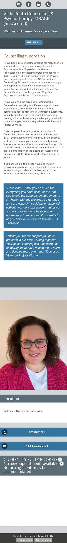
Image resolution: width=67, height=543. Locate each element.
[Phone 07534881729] (48, 4)
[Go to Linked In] (38, 4)
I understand (25, 540)
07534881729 (37, 432)
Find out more (43, 540)
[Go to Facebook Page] (28, 4)
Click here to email (37, 446)
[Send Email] (18, 4)
